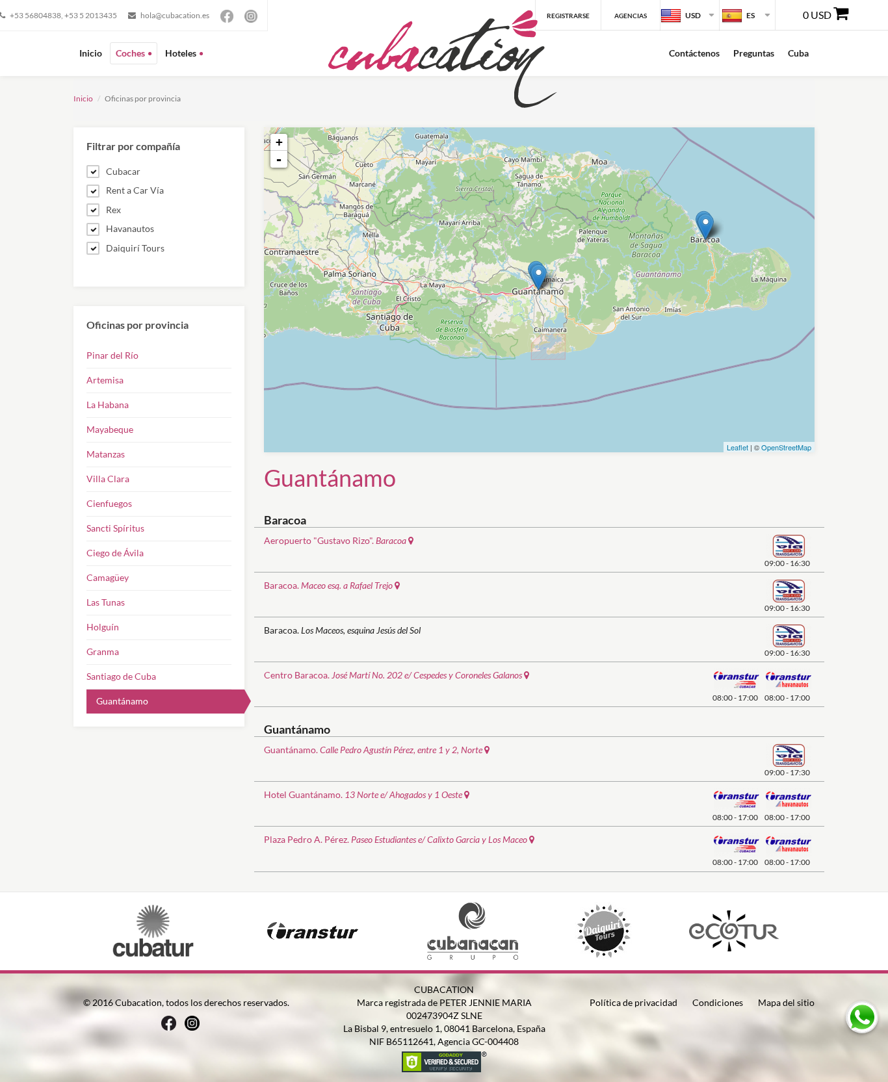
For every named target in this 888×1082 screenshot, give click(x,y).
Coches (130, 52)
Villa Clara (107, 478)
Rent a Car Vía (135, 190)
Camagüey (107, 577)
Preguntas (753, 52)
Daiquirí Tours (135, 247)
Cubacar (123, 171)
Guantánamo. (373, 749)
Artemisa (105, 379)
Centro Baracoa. (393, 674)
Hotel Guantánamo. (363, 794)
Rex (113, 209)
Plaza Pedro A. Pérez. (395, 839)
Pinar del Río (112, 355)
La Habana (107, 404)
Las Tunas (105, 602)
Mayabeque (109, 429)
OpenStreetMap (786, 447)
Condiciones (717, 1002)
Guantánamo (122, 700)
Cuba (798, 52)
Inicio (90, 52)
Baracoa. (328, 585)
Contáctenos (694, 52)
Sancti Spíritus (115, 528)
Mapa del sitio (786, 1002)
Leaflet (737, 447)
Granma (102, 651)
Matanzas (105, 453)
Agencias (630, 15)
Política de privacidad (633, 1002)
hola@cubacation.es (175, 15)
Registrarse (568, 15)
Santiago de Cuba (121, 676)
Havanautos (130, 228)
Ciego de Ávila (115, 552)
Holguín (102, 626)
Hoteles (180, 52)
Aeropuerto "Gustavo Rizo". (335, 540)
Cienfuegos (109, 503)
